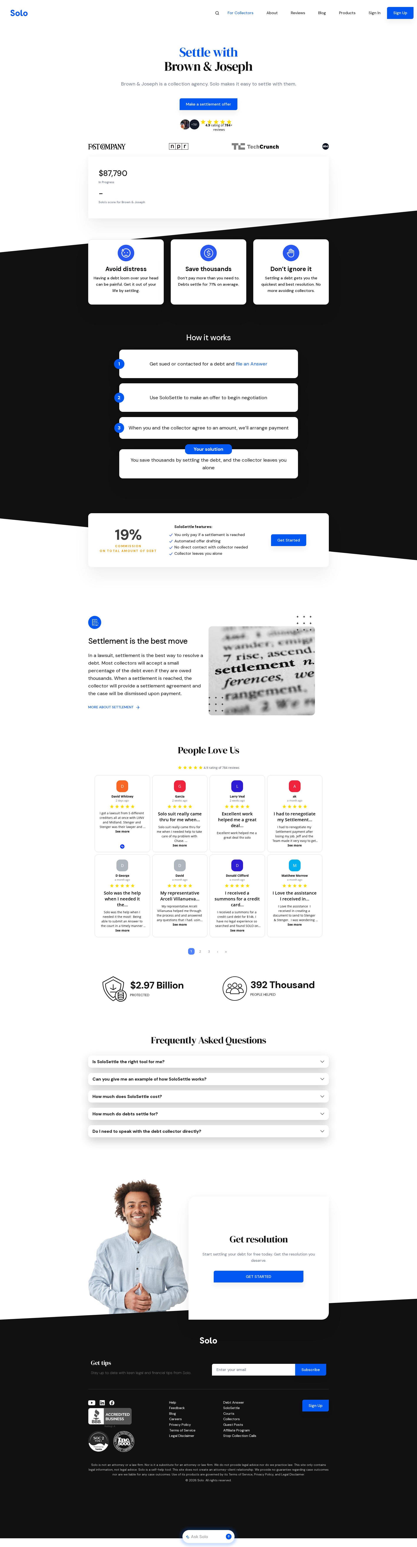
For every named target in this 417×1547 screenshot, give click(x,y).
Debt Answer (233, 1402)
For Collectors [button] (240, 12)
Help (172, 1402)
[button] (229, 1536)
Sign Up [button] (400, 12)
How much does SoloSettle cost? (127, 1096)
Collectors (231, 1419)
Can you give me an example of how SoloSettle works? (150, 1079)
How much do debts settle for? (125, 1114)
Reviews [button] (298, 12)
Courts (228, 1413)
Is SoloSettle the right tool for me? (129, 1061)
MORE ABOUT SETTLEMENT (112, 707)
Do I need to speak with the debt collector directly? (147, 1131)
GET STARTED (258, 1276)
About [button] (272, 12)
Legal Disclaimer (181, 1435)
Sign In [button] (375, 12)
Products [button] (347, 12)
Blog (172, 1413)
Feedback (177, 1408)
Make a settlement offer (208, 104)
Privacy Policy (180, 1424)
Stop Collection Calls (239, 1435)
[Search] (217, 13)
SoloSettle (231, 1408)
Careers (175, 1419)
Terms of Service (182, 1430)
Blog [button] (322, 12)
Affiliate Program (236, 1430)
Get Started (288, 540)
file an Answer (251, 364)
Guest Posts (233, 1424)
